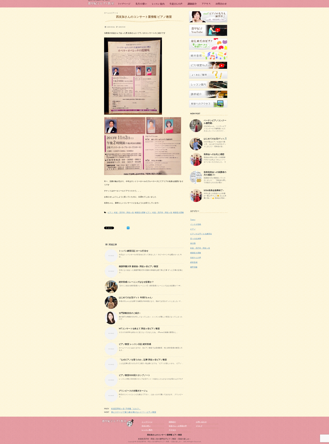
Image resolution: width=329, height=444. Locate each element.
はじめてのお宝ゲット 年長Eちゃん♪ (136, 298)
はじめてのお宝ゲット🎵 (215, 139)
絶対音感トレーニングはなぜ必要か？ (136, 282)
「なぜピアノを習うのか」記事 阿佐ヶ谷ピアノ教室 (143, 360)
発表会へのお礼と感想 (214, 154)
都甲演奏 (193, 267)
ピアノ (110, 213)
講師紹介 (172, 422)
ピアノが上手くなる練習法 (201, 234)
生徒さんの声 (195, 258)
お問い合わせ (201, 422)
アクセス (172, 430)
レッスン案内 (147, 430)
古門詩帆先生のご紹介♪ (129, 313)
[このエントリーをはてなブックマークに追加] (128, 228)
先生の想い (146, 426)
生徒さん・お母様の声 (178, 426)
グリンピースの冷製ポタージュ (133, 391)
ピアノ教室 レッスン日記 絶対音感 (135, 344)
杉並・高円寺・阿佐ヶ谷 (124, 213)
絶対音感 (193, 262)
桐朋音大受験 (140, 213)
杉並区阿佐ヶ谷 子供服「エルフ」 (126, 409)
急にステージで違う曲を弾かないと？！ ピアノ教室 (133, 412)
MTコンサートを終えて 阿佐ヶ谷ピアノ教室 (139, 329)
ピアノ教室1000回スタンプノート (134, 375)
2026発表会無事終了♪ (214, 190)
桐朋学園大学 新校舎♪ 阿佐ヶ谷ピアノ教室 (138, 267)
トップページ (147, 422)
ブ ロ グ (199, 426)
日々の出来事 (195, 239)
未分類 (193, 243)
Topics (192, 220)
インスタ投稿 (195, 224)
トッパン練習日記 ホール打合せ (133, 251)
